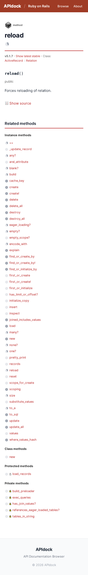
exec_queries (21, 497)
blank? (13, 168)
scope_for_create (21, 383)
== (11, 143)
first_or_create (19, 275)
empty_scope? (19, 237)
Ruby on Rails (39, 6)
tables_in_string (23, 516)
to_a (12, 408)
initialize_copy (19, 300)
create (13, 187)
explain (14, 250)
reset (13, 376)
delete (13, 199)
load (12, 326)
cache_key (16, 180)
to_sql (13, 414)
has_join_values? (24, 503)
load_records (21, 474)
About (77, 6)
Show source (20, 103)
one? (12, 351)
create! (14, 193)
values (13, 433)
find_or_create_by (21, 256)
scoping (15, 389)
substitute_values (21, 401)
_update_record (20, 149)
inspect (14, 313)
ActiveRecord (14, 60)
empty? (14, 231)
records (14, 364)
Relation (31, 60)
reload (13, 370)
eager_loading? (20, 225)
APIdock (12, 6)
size (12, 395)
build (12, 174)
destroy (14, 212)
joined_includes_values (25, 319)
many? (13, 332)
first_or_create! (20, 281)
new (12, 338)
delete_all (16, 206)
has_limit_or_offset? (23, 294)
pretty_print (17, 357)
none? (13, 345)
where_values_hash (23, 439)
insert (13, 307)
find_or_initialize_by (23, 269)
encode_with (18, 244)
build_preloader (23, 491)
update (14, 421)
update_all (16, 427)
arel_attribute (18, 162)
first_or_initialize (20, 288)
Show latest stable (28, 56)
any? (12, 155)
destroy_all (17, 218)
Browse (63, 6)
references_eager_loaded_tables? (35, 510)
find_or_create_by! (22, 263)
